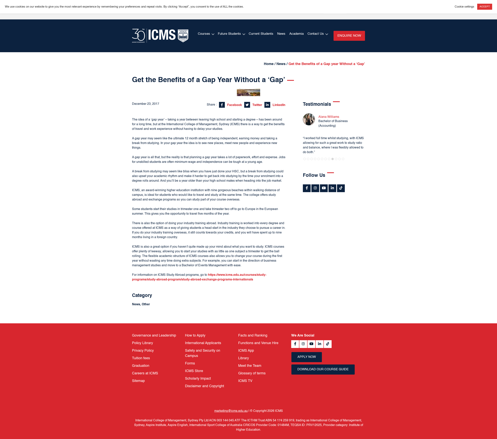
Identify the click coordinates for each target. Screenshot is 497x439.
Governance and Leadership (154, 335)
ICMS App (246, 350)
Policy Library (142, 343)
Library (243, 358)
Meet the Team (249, 366)
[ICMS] (160, 36)
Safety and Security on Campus (202, 353)
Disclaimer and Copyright (204, 386)
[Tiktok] (341, 188)
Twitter (257, 105)
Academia (296, 34)
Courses (204, 34)
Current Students (261, 34)
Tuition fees (141, 358)
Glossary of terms (252, 373)
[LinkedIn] (332, 188)
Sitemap (138, 381)
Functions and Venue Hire (258, 343)
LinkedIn (278, 105)
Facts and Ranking (252, 335)
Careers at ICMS (145, 373)
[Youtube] (324, 188)
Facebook (234, 105)
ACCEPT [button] (485, 6)
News (281, 34)
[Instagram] (315, 188)
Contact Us (316, 34)
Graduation (140, 366)
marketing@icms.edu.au (231, 411)
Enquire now (349, 35)
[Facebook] (307, 188)
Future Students (229, 34)
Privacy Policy (143, 350)
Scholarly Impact (198, 378)
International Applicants (203, 343)
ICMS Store (194, 371)
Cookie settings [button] (464, 6)
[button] (304, 159)
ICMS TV (245, 381)
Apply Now (306, 357)
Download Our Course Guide (323, 369)
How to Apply (195, 335)
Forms (190, 363)
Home (269, 64)
